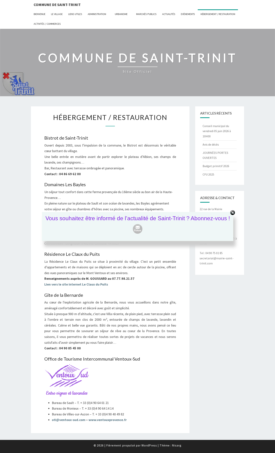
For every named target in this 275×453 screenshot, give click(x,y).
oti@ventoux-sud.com (69, 420)
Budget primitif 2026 (216, 166)
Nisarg (176, 445)
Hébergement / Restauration (218, 14)
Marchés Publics (146, 14)
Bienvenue (39, 14)
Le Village (57, 14)
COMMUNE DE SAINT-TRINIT (57, 4)
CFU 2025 (208, 174)
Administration (97, 14)
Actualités (168, 14)
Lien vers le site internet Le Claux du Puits (76, 284)
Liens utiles (75, 14)
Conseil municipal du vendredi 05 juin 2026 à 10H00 (217, 131)
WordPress (149, 445)
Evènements (188, 14)
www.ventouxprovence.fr (107, 420)
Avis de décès (211, 144)
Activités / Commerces (47, 23)
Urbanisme (121, 14)
